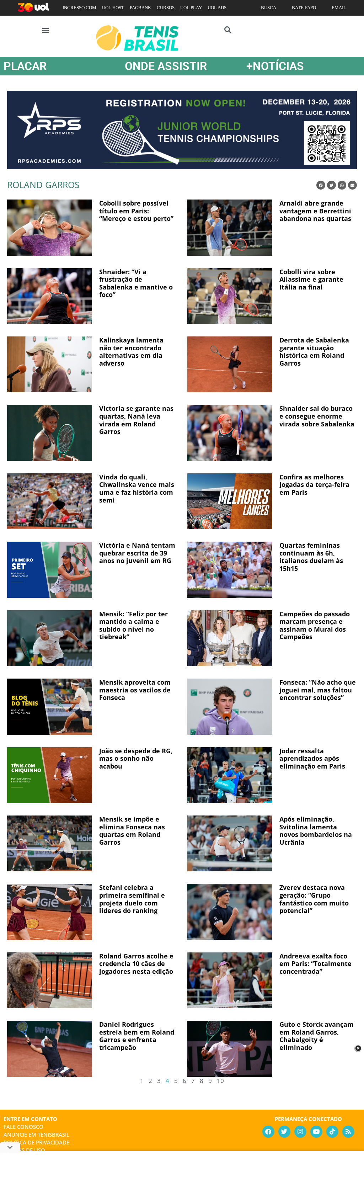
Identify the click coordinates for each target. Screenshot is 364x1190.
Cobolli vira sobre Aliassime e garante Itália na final (311, 279)
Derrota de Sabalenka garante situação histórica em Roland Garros (314, 351)
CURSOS (166, 7)
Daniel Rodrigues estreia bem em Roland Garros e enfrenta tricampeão (136, 1036)
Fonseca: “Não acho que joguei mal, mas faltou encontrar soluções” (317, 690)
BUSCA (268, 7)
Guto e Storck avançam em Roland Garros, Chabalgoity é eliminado (316, 1036)
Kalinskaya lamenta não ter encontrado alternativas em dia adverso (131, 351)
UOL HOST (113, 7)
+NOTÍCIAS (275, 66)
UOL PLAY (191, 7)
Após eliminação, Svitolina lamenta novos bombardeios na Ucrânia (315, 830)
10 (220, 1081)
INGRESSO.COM (79, 7)
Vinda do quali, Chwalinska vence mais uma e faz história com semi (136, 488)
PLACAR (25, 66)
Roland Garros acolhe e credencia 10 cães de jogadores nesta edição (136, 964)
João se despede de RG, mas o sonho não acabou (135, 758)
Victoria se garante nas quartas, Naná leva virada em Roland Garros (136, 420)
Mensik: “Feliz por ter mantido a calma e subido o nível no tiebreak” (133, 625)
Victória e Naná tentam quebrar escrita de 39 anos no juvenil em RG (137, 553)
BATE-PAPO (304, 7)
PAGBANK (140, 7)
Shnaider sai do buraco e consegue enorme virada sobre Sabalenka (316, 416)
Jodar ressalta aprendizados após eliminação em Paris (312, 758)
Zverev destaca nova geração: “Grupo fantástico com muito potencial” (314, 899)
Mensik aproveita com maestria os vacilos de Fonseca (135, 690)
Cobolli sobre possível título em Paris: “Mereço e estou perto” (136, 211)
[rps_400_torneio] (182, 167)
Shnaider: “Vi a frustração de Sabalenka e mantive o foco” (136, 283)
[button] (46, 30)
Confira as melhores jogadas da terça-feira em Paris (314, 484)
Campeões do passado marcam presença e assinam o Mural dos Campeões (314, 625)
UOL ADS (217, 7)
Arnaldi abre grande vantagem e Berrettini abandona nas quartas (315, 211)
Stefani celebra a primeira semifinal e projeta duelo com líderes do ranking (132, 899)
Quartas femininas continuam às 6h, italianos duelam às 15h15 (311, 557)
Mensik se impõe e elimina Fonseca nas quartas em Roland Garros (132, 830)
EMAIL (339, 7)
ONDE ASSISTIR (166, 66)
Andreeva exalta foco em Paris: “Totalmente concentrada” (315, 964)
